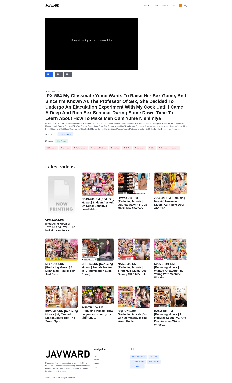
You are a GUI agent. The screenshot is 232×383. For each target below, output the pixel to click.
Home (146, 5)
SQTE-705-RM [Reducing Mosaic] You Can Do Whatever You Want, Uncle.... (133, 316)
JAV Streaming (137, 366)
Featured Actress (99, 148)
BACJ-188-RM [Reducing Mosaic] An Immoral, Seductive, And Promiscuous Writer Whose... (170, 317)
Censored (52, 148)
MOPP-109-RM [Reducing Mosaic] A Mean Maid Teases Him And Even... (60, 269)
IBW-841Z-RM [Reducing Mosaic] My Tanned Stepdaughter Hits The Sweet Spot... (61, 316)
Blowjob (65, 148)
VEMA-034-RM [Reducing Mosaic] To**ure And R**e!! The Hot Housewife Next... (60, 225)
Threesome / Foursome (169, 148)
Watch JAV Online (138, 357)
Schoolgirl (140, 148)
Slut (152, 148)
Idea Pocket (61, 141)
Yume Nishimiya (65, 134)
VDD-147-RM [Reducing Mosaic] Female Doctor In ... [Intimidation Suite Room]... (97, 269)
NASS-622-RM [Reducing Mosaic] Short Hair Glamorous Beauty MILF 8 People (132, 269)
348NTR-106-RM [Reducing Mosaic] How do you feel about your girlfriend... (97, 312)
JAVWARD (55, 378)
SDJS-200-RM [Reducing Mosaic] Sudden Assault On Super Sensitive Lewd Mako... (98, 204)
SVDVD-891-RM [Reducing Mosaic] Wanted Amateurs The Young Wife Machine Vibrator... (168, 270)
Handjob (115, 148)
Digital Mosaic (80, 148)
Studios (165, 5)
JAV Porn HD (154, 361)
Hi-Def (127, 148)
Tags (173, 5)
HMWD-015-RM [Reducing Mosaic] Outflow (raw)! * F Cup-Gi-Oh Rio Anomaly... (133, 203)
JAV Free (153, 357)
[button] (184, 5)
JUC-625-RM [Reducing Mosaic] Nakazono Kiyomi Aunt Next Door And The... (169, 203)
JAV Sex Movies (138, 361)
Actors (155, 5)
